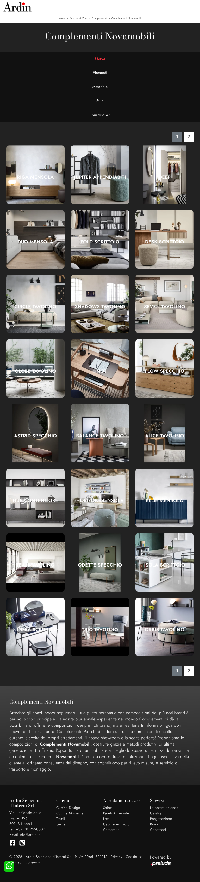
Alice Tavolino (164, 436)
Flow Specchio (164, 371)
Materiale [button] (100, 87)
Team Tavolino (35, 565)
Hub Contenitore (35, 500)
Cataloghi (157, 813)
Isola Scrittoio (164, 565)
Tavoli (60, 818)
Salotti (108, 808)
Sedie (60, 824)
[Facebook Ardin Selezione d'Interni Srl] (12, 843)
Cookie (131, 857)
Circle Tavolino (36, 306)
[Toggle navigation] (192, 6)
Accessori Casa (79, 18)
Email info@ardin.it (24, 834)
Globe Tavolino (35, 371)
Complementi (99, 18)
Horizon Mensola (100, 500)
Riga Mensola (35, 177)
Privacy (116, 857)
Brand (154, 824)
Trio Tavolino (100, 630)
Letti (106, 818)
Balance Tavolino (100, 436)
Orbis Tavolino (164, 630)
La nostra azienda (164, 808)
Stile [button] (100, 101)
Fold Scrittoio (100, 242)
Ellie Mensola (164, 500)
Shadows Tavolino (100, 306)
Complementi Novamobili (126, 18)
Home (62, 18)
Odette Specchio (100, 565)
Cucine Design (68, 808)
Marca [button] (100, 58)
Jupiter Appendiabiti (100, 177)
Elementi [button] (100, 72)
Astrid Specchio (35, 436)
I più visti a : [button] (100, 115)
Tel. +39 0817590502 (27, 829)
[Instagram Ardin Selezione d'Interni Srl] (22, 843)
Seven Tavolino (164, 306)
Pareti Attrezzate (116, 813)
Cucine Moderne (70, 813)
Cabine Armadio (116, 824)
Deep (165, 177)
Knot (100, 371)
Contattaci (158, 829)
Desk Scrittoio (164, 242)
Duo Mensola (35, 242)
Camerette (111, 829)
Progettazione (161, 818)
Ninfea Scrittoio (35, 630)
